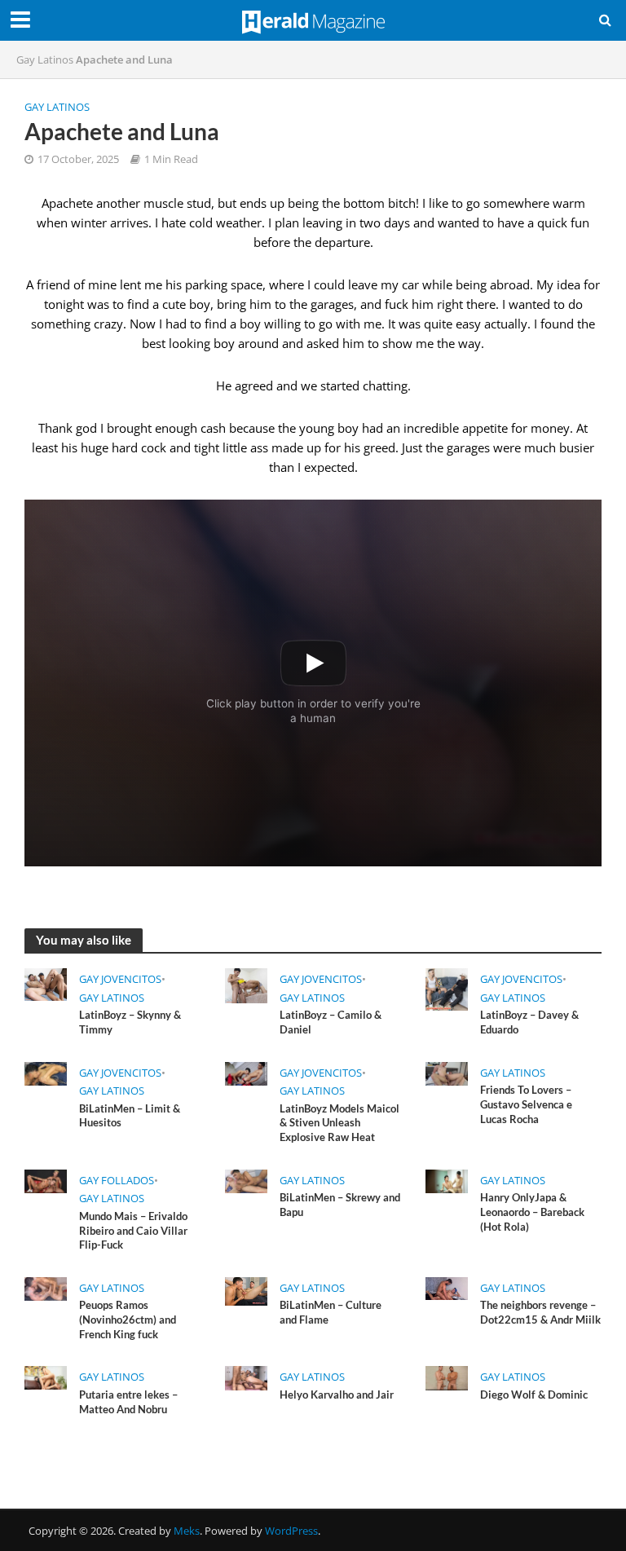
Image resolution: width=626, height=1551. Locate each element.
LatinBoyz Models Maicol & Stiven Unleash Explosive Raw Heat (339, 1122)
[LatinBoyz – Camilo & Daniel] (246, 985)
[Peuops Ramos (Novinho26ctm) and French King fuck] (45, 1288)
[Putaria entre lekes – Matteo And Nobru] (45, 1377)
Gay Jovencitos (120, 979)
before (271, 242)
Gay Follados (116, 1180)
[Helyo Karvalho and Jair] (246, 1377)
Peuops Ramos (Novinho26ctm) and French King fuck (127, 1319)
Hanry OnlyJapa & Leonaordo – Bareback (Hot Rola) (532, 1211)
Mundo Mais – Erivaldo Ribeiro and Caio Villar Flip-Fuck (133, 1230)
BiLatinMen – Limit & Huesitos (129, 1116)
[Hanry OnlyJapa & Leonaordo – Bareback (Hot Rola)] (446, 1180)
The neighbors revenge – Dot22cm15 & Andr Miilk (540, 1312)
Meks (187, 1530)
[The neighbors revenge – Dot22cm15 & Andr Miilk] (446, 1287)
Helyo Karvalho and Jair (337, 1394)
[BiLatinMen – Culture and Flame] (246, 1289)
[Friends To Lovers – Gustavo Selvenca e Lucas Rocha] (446, 1073)
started (339, 385)
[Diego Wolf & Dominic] (446, 1377)
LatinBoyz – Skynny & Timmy (130, 1022)
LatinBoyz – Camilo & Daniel (330, 1022)
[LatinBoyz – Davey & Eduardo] (446, 989)
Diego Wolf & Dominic (534, 1394)
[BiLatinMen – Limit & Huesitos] (45, 1073)
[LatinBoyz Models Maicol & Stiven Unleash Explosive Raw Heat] (246, 1073)
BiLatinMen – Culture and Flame (330, 1312)
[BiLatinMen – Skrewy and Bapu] (246, 1180)
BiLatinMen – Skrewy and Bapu (340, 1204)
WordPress (291, 1530)
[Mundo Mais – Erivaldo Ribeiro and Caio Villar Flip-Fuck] (45, 1180)
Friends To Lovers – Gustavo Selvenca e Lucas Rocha (526, 1104)
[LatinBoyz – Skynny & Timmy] (45, 984)
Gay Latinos (44, 59)
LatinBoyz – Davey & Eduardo (529, 1022)
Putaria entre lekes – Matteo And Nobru (128, 1402)
